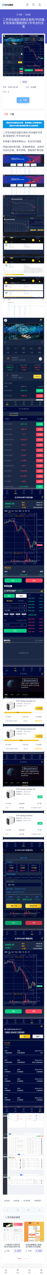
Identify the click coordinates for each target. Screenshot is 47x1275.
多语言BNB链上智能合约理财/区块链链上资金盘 (12, 1247)
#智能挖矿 (37, 1201)
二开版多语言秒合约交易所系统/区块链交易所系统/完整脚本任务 (33, 1248)
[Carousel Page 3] (24, 1258)
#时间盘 (16, 1201)
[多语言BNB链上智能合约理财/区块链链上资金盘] (13, 1232)
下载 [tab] (12, 114)
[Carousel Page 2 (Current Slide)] (21, 1258)
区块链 (27, 15)
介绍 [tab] (6, 114)
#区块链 (7, 1201)
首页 (20, 15)
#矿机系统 (26, 1201)
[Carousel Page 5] (28, 1258)
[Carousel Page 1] (18, 1258)
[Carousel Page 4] (26, 1258)
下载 (25, 100)
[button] (33, 5)
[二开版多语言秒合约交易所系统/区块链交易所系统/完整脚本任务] (34, 1232)
